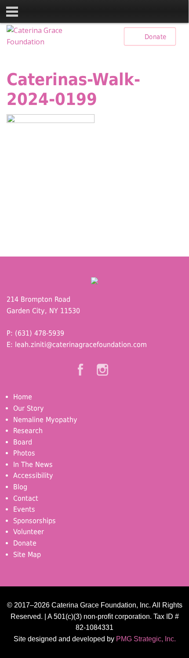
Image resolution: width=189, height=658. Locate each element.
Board (22, 442)
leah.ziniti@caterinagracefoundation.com (81, 344)
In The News (33, 464)
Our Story (28, 408)
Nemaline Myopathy (45, 420)
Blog (20, 487)
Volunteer (28, 532)
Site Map (27, 554)
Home (22, 397)
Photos (24, 453)
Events (24, 509)
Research (28, 431)
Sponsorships (34, 521)
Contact (25, 498)
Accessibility (33, 475)
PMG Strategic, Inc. (146, 639)
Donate (155, 36)
